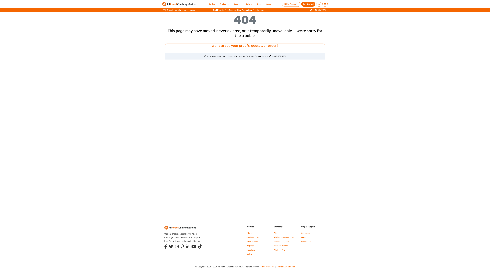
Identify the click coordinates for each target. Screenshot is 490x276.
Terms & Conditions (286, 267)
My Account (306, 241)
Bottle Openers (252, 241)
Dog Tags (250, 246)
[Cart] (325, 4)
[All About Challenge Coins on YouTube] (193, 247)
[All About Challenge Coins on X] (171, 247)
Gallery (249, 4)
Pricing (212, 4)
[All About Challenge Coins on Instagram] (177, 247)
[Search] (318, 4)
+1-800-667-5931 (278, 56)
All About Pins (279, 250)
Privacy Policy (267, 267)
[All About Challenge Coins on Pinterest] (182, 247)
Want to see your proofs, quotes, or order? (245, 46)
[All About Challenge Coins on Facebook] (165, 247)
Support (269, 4)
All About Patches (281, 246)
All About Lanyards (281, 241)
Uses (236, 4)
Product (223, 4)
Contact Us (305, 233)
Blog (259, 4)
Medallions (251, 250)
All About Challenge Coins (284, 237)
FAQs (303, 237)
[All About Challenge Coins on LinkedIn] (187, 247)
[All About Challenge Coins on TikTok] (200, 247)
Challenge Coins (253, 237)
